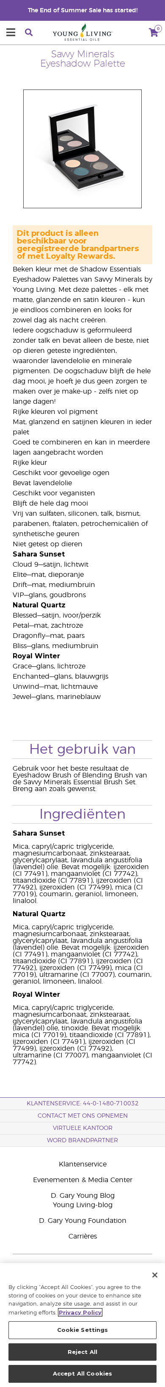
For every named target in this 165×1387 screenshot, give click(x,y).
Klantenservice (83, 1164)
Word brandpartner (82, 1141)
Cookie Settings (82, 1329)
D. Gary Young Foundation (82, 1220)
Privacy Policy (80, 1312)
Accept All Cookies (82, 1373)
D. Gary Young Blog (83, 1195)
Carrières (83, 1236)
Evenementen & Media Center (82, 1180)
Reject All (82, 1351)
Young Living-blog (83, 1205)
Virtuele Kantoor (83, 1128)
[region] (82, 1325)
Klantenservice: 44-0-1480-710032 (83, 1104)
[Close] (155, 1275)
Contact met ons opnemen (83, 1116)
